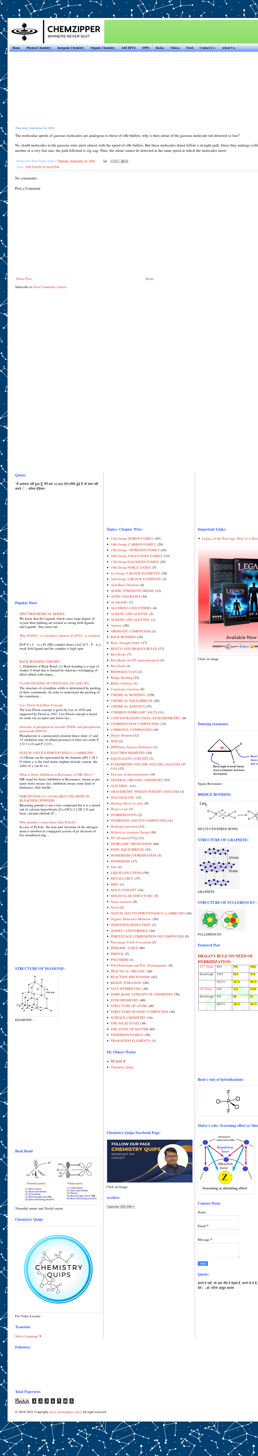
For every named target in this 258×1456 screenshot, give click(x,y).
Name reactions (121, 901)
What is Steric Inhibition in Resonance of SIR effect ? (56, 774)
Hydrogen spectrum (124, 826)
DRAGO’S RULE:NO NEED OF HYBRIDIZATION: (225, 958)
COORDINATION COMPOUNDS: (135, 723)
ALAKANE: (119, 602)
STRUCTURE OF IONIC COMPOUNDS (139, 1011)
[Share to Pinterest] (126, 161)
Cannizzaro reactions (125, 689)
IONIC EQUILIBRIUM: (127, 849)
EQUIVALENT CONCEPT (129, 758)
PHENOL (117, 953)
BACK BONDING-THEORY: (39, 661)
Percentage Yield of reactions (131, 942)
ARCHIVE (128, 47)
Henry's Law (119, 809)
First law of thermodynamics (130, 774)
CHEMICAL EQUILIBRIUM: (132, 700)
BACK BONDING (123, 636)
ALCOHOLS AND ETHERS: (131, 608)
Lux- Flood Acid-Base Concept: (41, 705)
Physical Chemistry (38, 47)
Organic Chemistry (102, 47)
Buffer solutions (122, 683)
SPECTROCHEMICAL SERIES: (42, 613)
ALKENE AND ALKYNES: (130, 619)
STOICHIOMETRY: (125, 1000)
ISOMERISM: (121, 861)
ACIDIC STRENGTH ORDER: (132, 590)
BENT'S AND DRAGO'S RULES (134, 648)
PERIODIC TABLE (124, 947)
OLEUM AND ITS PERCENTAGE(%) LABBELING (56, 752)
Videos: (175, 47)
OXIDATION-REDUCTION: (131, 924)
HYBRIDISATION (124, 814)
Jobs (114, 866)
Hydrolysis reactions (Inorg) (130, 832)
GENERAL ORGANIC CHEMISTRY (137, 780)
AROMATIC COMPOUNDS (131, 631)
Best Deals (118, 665)
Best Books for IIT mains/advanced (135, 660)
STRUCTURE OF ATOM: (129, 1005)
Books (160, 47)
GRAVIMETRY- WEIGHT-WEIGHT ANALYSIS (145, 791)
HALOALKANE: (123, 797)
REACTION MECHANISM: (130, 976)
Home (16, 47)
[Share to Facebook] (123, 161)
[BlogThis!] (116, 161)
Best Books (118, 654)
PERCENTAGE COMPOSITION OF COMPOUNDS (147, 936)
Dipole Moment (121, 735)
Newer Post (24, 278)
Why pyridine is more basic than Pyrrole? (47, 822)
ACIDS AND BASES (125, 596)
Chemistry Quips (122, 1067)
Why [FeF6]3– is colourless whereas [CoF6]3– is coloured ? (59, 637)
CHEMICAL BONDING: (128, 694)
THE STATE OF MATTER (42, 167)
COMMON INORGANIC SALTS (134, 712)
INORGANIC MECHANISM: (131, 843)
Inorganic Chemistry (70, 47)
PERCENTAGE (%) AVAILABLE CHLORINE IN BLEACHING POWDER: (54, 798)
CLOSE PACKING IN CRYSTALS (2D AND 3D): (54, 683)
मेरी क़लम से (118, 1061)
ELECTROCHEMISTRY (128, 752)
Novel (189, 47)
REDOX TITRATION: (126, 982)
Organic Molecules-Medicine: (131, 919)
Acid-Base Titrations (125, 584)
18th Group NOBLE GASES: (131, 567)
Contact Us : (208, 47)
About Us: (228, 47)
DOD (114, 741)
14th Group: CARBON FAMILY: (133, 544)
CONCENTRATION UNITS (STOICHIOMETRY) (146, 718)
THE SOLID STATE (125, 1023)
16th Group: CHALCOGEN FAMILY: (137, 555)
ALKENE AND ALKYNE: (129, 613)
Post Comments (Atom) (50, 286)
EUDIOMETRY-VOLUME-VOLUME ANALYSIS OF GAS (148, 766)
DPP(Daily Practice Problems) (131, 747)
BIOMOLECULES (124, 671)
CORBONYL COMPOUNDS (131, 729)
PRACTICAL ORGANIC (128, 971)
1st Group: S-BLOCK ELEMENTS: (135, 573)
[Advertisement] (52, 5)
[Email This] (112, 161)
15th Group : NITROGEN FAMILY (135, 550)
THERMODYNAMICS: (127, 1034)
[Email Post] (104, 161)
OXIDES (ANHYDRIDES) (129, 930)
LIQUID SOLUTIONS (126, 872)
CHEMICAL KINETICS (128, 706)
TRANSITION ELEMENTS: (131, 1040)
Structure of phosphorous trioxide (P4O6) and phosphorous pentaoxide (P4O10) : (59, 728)
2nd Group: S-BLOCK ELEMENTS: (136, 579)
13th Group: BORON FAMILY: (132, 538)
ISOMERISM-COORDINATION (133, 855)
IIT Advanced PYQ (124, 838)
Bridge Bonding (122, 677)
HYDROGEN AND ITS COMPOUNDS (138, 820)
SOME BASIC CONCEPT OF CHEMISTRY (142, 994)
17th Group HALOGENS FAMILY (135, 561)
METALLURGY (122, 878)
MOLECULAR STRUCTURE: (132, 895)
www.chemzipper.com (64, 1411)
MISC (115, 884)
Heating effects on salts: (127, 803)
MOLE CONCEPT (124, 890)
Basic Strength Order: (126, 642)
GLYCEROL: (120, 785)
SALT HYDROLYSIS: (126, 988)
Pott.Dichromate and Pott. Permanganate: (139, 965)
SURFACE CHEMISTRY (128, 1017)
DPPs (145, 47)
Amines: (116, 625)
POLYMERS (119, 959)
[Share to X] (119, 161)
